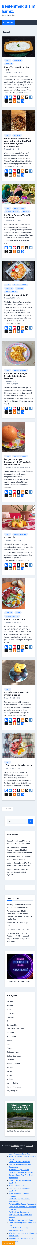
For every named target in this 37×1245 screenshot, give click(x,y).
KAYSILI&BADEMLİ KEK (16, 923)
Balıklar (10, 1002)
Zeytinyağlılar (12, 1091)
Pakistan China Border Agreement (22, 1204)
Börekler (10, 1013)
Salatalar (17, 60)
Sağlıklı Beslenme (12, 211)
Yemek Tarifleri (11, 292)
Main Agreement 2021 (17, 1186)
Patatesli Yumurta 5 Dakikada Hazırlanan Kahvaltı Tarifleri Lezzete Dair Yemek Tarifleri (18, 913)
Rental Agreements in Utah (19, 1162)
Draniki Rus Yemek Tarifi (16, 295)
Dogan (12, 941)
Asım (28, 929)
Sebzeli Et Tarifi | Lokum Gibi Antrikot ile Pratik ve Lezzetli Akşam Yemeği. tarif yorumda (18, 936)
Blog (9, 1009)
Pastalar (10, 1040)
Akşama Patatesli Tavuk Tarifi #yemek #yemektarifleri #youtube (18, 872)
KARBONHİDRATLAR (14, 619)
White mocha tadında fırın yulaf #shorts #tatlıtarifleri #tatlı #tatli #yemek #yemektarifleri (17, 142)
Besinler (9, 612)
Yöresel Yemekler (14, 1087)
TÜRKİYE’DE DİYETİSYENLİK (18, 765)
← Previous (7, 809)
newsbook (29, 1146)
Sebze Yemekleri (13, 1064)
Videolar (9, 64)
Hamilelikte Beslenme (15, 1029)
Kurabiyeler (11, 1036)
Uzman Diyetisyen (12, 383)
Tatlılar (9, 1071)
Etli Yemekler (12, 1025)
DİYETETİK (9, 537)
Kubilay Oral (11, 919)
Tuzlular (10, 1075)
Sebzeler (9, 288)
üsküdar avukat (22, 907)
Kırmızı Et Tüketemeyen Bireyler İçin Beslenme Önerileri (16, 376)
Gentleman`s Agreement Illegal (21, 1220)
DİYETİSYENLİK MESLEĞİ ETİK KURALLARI (16, 693)
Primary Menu (8, 22)
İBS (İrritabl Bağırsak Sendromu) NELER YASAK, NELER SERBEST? (17, 462)
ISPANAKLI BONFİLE (15, 929)
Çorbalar (10, 1017)
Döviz (9, 925)
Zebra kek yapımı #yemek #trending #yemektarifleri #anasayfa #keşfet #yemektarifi (19, 850)
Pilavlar (10, 1048)
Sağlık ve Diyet (19, 208)
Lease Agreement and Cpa (19, 1154)
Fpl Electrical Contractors (19, 1212)
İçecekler (10, 1033)
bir (21, 72)
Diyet (8, 60)
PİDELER (10, 1044)
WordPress (15, 1146)
